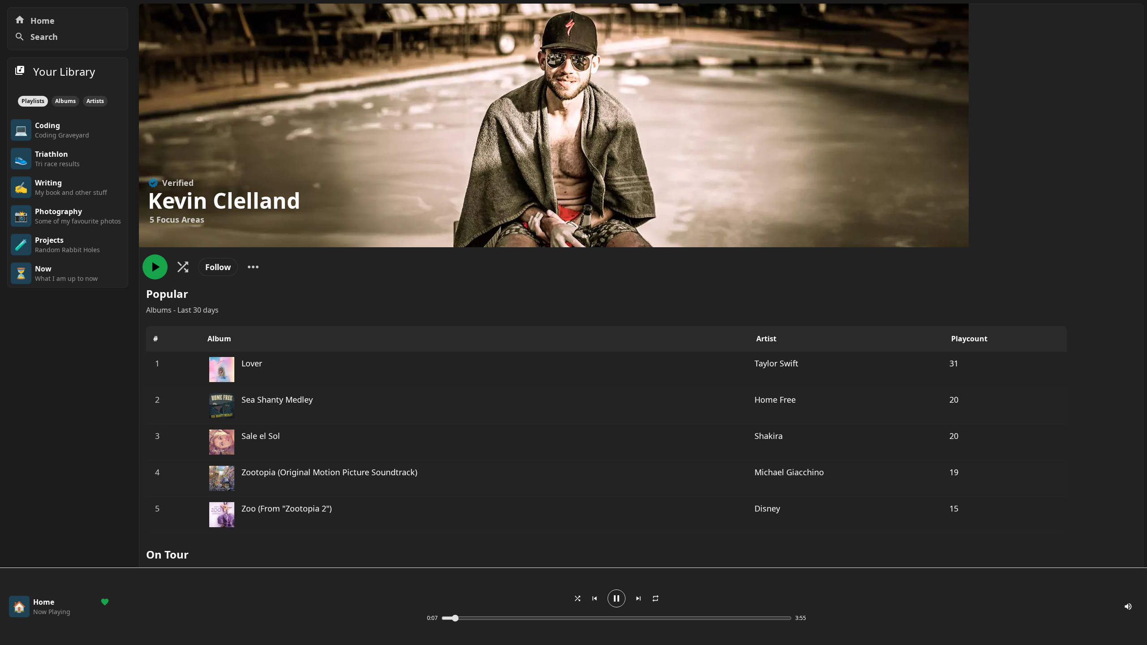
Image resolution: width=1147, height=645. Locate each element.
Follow (218, 267)
